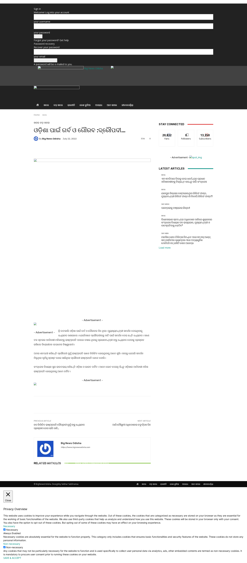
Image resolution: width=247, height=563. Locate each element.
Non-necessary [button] (11, 543)
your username (42, 21)
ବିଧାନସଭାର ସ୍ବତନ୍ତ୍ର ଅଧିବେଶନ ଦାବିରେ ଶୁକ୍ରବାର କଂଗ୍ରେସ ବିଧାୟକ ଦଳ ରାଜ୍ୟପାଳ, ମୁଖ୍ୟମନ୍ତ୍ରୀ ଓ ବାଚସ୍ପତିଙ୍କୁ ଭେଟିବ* (186, 222)
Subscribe (205, 132)
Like (167, 132)
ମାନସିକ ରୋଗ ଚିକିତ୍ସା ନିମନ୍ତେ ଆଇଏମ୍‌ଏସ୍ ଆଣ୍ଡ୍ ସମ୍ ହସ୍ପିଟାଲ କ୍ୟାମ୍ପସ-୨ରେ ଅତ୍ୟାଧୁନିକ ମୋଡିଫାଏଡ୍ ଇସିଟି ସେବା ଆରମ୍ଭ (186, 240)
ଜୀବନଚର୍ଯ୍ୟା (127, 105)
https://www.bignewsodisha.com (75, 447)
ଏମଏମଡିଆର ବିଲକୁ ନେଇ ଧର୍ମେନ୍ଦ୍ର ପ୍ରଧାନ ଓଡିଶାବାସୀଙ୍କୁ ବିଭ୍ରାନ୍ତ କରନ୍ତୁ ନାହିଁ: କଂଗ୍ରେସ (53, 462)
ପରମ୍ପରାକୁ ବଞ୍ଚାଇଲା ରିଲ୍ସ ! (131, 465)
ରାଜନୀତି (71, 105)
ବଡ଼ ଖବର (58, 105)
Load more (165, 247)
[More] (124, 150)
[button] (209, 90)
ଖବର (46, 105)
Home (37, 114)
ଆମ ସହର (165, 233)
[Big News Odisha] (36, 138)
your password (42, 32)
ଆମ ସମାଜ (112, 105)
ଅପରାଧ (98, 105)
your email (39, 56)
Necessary (12, 529)
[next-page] (36, 472)
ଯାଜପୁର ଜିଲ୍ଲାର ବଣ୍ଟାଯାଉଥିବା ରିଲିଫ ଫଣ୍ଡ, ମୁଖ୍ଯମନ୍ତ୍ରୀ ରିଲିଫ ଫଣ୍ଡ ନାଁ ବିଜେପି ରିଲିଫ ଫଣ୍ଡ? (92, 462)
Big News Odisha (51, 139)
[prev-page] (35, 472)
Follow (186, 132)
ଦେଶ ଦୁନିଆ (85, 105)
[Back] (35, 5)
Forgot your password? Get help (51, 40)
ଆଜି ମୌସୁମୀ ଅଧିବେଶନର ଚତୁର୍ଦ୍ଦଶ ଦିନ (131, 424)
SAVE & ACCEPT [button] (12, 557)
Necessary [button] (9, 526)
